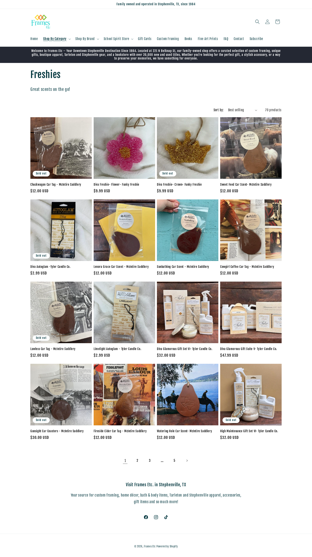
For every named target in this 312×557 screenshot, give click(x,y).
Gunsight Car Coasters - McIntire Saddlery (57, 431)
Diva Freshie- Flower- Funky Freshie (116, 184)
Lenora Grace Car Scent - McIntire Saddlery (121, 267)
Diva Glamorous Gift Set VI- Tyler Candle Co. (184, 349)
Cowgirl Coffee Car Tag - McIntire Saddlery (247, 267)
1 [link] (125, 460)
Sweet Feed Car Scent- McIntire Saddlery (246, 184)
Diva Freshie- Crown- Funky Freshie (179, 184)
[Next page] (187, 461)
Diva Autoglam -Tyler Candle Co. (50, 267)
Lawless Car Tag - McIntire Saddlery (53, 349)
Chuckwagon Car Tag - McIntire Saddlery (55, 184)
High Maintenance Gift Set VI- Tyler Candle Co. (249, 431)
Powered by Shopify (167, 546)
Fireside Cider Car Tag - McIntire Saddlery (120, 431)
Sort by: (219, 110)
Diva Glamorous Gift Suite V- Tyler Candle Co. (248, 349)
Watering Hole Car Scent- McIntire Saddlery (184, 431)
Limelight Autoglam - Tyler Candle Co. (117, 349)
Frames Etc (150, 546)
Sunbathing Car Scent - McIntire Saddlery (183, 267)
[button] (56, 39)
